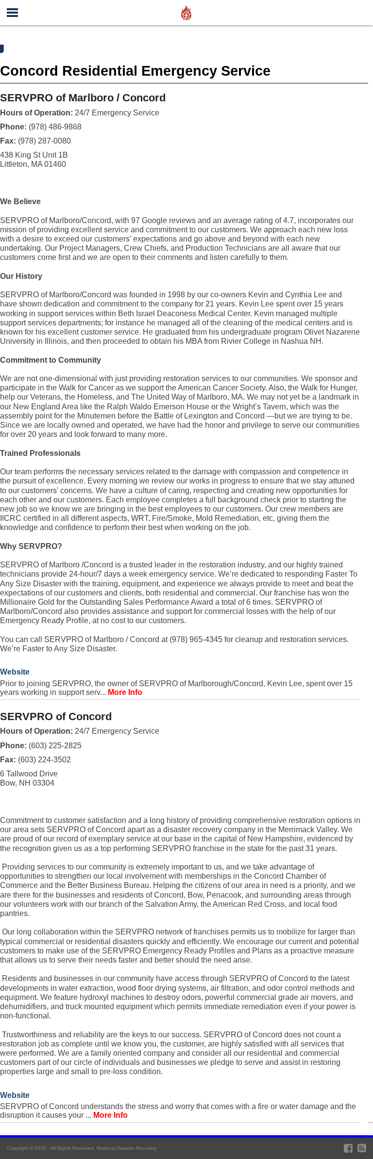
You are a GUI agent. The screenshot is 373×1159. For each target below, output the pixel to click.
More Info (125, 692)
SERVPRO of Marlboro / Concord (83, 98)
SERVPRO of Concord (56, 716)
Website (15, 672)
